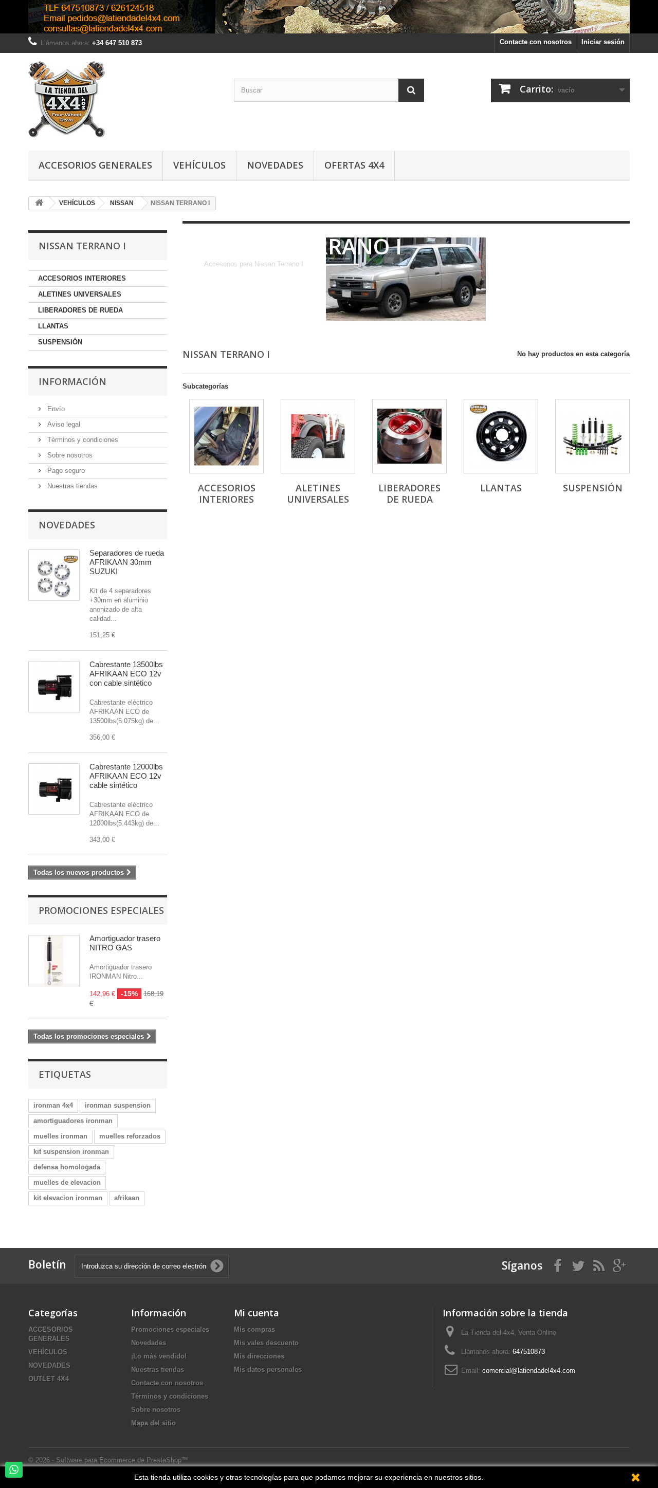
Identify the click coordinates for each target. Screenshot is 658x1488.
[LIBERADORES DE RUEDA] (409, 436)
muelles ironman (60, 1136)
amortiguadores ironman (73, 1121)
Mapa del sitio (153, 1423)
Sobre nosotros (69, 455)
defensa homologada (66, 1167)
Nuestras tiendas (71, 486)
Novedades (275, 165)
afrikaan (126, 1198)
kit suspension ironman (71, 1151)
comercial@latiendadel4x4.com (528, 1370)
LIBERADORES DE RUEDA (80, 310)
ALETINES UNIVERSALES (79, 294)
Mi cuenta (256, 1313)
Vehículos (199, 165)
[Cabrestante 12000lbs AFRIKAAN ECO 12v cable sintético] (54, 789)
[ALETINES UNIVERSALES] (318, 436)
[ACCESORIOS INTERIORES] (226, 436)
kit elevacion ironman (67, 1198)
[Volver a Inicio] (39, 203)
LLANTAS (53, 326)
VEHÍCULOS (47, 1352)
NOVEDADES (49, 1365)
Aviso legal (62, 424)
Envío (55, 409)
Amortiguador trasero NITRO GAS (124, 943)
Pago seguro (65, 470)
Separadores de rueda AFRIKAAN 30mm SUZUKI (126, 562)
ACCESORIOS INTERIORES (82, 278)
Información (72, 381)
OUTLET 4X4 (48, 1379)
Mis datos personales (268, 1369)
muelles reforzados (129, 1136)
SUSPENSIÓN (60, 342)
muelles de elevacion (67, 1182)
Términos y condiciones (81, 440)
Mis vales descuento (266, 1343)
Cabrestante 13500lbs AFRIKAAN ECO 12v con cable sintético (126, 673)
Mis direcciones (259, 1356)
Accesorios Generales (95, 165)
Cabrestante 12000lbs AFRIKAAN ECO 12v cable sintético (126, 775)
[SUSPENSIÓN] (592, 436)
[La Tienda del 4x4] (123, 99)
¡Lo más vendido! (159, 1356)
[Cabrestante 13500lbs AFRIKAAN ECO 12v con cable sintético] (54, 686)
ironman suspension (118, 1105)
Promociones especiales (101, 910)
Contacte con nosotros (536, 42)
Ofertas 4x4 (354, 165)
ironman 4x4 (53, 1105)
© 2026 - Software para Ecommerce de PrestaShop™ (108, 1460)
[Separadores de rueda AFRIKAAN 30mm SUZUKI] (54, 575)
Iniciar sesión (603, 42)
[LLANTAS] (501, 436)
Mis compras (254, 1329)
